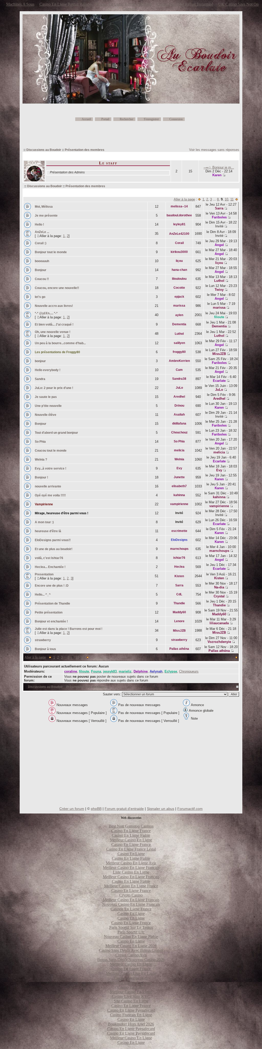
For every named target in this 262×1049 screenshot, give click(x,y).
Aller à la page (184, 199)
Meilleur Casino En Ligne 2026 (131, 946)
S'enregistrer (151, 119)
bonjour (40, 361)
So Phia (41, 441)
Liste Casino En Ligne (131, 872)
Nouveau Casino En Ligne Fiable (131, 936)
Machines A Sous (20, 4)
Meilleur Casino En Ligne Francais (131, 867)
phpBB (96, 809)
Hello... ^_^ (43, 594)
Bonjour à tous (45, 649)
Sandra (40, 379)
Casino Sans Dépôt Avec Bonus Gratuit (131, 950)
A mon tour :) (44, 522)
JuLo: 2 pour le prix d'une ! (54, 388)
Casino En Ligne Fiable (131, 835)
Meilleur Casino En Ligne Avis (131, 863)
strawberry (43, 640)
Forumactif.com (190, 809)
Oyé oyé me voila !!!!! (50, 495)
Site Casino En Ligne (131, 1001)
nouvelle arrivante (48, 486)
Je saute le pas (46, 397)
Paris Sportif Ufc (131, 932)
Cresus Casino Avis (131, 955)
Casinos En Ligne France (131, 909)
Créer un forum (71, 809)
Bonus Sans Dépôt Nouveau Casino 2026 (131, 959)
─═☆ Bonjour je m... (219, 167)
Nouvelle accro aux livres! (54, 306)
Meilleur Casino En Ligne (131, 840)
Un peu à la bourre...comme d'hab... (60, 343)
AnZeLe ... (42, 232)
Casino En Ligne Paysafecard (131, 1010)
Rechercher (126, 119)
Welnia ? (41, 459)
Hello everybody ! (47, 370)
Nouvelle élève (45, 415)
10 (226, 199)
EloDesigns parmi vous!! (53, 540)
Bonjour (40, 270)
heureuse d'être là (48, 531)
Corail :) (40, 243)
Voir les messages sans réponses (214, 150)
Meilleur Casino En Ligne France (131, 886)
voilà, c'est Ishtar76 (49, 558)
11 (232, 199)
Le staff (108, 163)
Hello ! (39, 224)
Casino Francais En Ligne (131, 1015)
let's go (40, 297)
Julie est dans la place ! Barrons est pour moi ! (68, 629)
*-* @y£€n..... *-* (46, 313)
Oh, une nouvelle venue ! (52, 332)
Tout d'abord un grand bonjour (57, 432)
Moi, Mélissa (44, 206)
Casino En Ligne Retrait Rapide (65, 4)
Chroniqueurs (189, 671)
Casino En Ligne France (131, 831)
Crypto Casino (131, 895)
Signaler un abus (160, 809)
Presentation (44, 574)
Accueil (86, 119)
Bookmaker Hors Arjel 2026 (131, 1024)
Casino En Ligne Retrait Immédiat (123, 4)
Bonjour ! (41, 477)
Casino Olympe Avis (131, 978)
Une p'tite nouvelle (48, 406)
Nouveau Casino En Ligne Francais (131, 904)
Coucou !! (42, 279)
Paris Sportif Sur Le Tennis (131, 927)
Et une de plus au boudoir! (53, 549)
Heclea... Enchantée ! (50, 567)
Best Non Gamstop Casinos (131, 826)
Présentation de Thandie (52, 603)
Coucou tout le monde (51, 450)
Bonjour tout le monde (51, 252)
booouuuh (42, 261)
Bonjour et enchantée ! (51, 621)
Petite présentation (48, 612)
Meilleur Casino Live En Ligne (131, 973)
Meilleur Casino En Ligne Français (131, 900)
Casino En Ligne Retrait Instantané (185, 4)
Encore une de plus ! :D (52, 585)
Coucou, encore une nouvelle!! (57, 288)
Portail (105, 119)
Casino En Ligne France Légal (131, 849)
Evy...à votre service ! (51, 468)
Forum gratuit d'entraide (124, 809)
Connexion (176, 119)
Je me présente (46, 215)
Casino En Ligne (131, 854)
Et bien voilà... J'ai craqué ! (54, 324)
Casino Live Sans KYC (131, 996)
